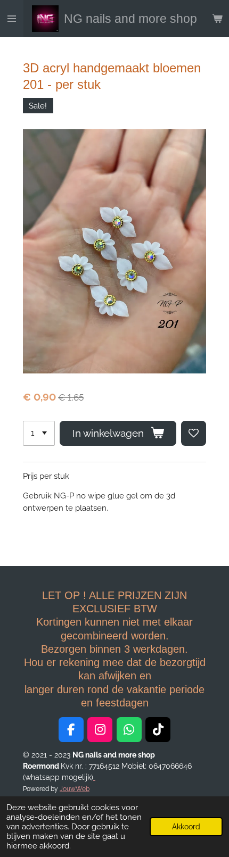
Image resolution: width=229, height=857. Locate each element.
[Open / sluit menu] (11, 18)
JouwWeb (74, 789)
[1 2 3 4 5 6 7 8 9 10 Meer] (39, 433)
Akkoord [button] (186, 826)
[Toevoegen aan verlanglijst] (193, 433)
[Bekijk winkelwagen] (217, 18)
